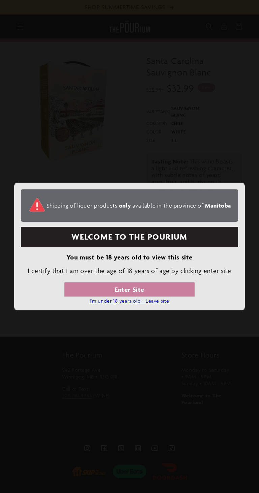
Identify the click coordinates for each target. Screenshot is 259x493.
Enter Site (129, 289)
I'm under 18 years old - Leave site (129, 301)
